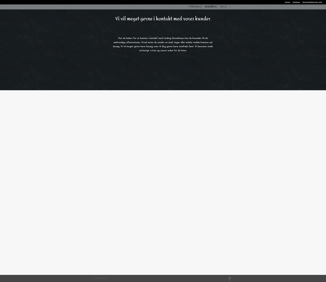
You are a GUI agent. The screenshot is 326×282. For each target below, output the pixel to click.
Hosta (287, 2)
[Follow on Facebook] (163, 254)
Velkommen (195, 7)
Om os (223, 7)
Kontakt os (211, 7)
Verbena (296, 2)
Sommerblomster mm (312, 2)
